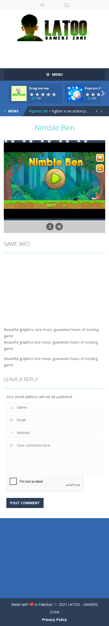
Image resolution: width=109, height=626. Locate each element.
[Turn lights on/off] (50, 226)
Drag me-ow (39, 88)
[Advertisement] (56, 51)
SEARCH (66, 5)
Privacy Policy (54, 619)
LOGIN (42, 5)
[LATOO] (54, 27)
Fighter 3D (38, 111)
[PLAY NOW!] (19, 93)
